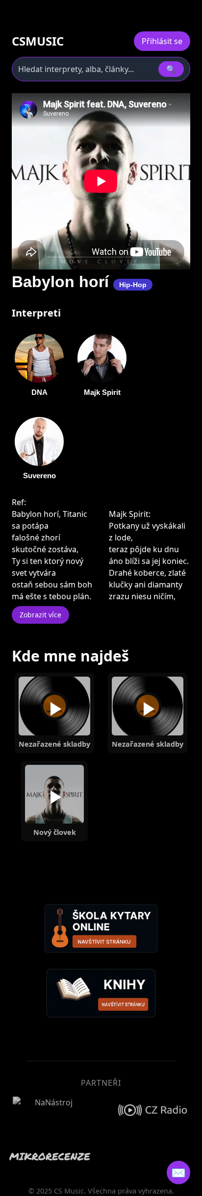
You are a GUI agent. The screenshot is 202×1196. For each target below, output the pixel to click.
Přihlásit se (162, 41)
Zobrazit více (40, 614)
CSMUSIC (38, 41)
